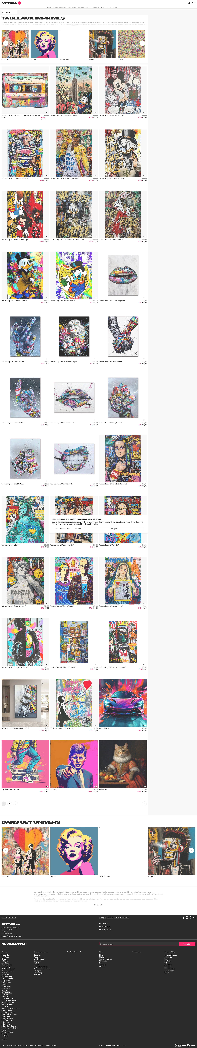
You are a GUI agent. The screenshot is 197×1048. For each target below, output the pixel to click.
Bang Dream (6, 981)
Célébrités (168, 957)
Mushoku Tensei (7, 1018)
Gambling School (8, 1002)
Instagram (187, 917)
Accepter (114, 529)
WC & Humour (39, 959)
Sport (166, 959)
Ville (166, 963)
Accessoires (113, 7)
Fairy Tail (5, 996)
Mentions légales (51, 1045)
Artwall (9, 3)
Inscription (187, 944)
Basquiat (37, 961)
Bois (100, 963)
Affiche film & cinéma (42, 969)
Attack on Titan (7, 979)
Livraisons (12, 918)
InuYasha (5, 1006)
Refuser (78, 529)
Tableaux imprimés (83, 7)
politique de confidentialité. (88, 524)
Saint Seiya (6, 1024)
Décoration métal (94, 7)
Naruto (4, 959)
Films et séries (169, 969)
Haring (36, 965)
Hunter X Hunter (8, 1004)
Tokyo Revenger (7, 977)
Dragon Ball (6, 955)
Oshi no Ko (5, 973)
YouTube (194, 917)
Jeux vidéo (168, 965)
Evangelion (5, 994)
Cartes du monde (105, 959)
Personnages (38, 973)
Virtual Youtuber (7, 1032)
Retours (4, 918)
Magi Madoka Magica (9, 1014)
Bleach (4, 985)
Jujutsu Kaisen (7, 1010)
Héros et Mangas (170, 955)
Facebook (184, 917)
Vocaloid (5, 1034)
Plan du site (121, 1045)
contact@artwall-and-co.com (12, 936)
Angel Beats (6, 963)
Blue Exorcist (6, 987)
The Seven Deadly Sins (10, 1028)
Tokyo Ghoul (6, 975)
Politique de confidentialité (11, 1045)
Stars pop (37, 971)
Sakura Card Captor (9, 1026)
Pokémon (5, 961)
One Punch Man (7, 971)
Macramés (103, 961)
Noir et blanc (169, 971)
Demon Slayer (7, 992)
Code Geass (6, 989)
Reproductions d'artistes (60, 7)
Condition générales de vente (32, 1045)
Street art (37, 955)
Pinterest (191, 917)
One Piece (5, 957)
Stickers (102, 967)
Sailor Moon (6, 1022)
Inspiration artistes (41, 967)
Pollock (36, 963)
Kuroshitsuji (6, 967)
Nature (166, 973)
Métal (101, 955)
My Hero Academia (8, 969)
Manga (49, 7)
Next (144, 803)
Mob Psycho (6, 1016)
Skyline (102, 957)
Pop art (36, 957)
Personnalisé (72, 7)
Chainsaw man (7, 965)
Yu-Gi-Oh (5, 1036)
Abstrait (37, 975)
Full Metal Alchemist (9, 1000)
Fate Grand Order (8, 998)
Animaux (102, 965)
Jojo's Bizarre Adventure (10, 1008)
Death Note (6, 990)
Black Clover (6, 983)
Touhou (4, 1030)
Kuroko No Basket (8, 1012)
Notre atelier (104, 7)
